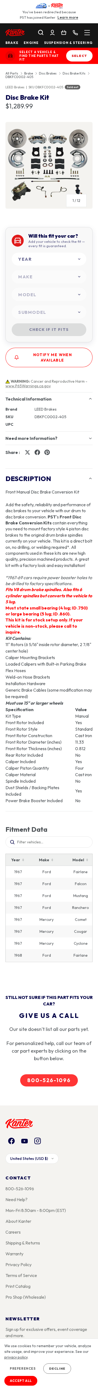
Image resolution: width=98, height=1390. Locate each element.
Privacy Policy (18, 1264)
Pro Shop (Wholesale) (25, 1297)
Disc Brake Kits (74, 73)
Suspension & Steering (68, 42)
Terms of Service (21, 1275)
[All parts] (87, 32)
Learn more (67, 17)
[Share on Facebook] (37, 452)
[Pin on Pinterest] (47, 452)
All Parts (11, 73)
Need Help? (16, 1199)
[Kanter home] (10, 56)
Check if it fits (49, 329)
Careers (13, 1232)
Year (15, 859)
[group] (49, 167)
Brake (12, 42)
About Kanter (18, 1221)
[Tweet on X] (27, 452)
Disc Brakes (48, 73)
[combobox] (49, 259)
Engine (31, 42)
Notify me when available (52, 357)
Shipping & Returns (22, 1243)
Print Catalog (17, 1286)
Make (44, 859)
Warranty (14, 1253)
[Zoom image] (49, 165)
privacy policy (15, 1357)
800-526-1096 (49, 1080)
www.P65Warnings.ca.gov (27, 385)
